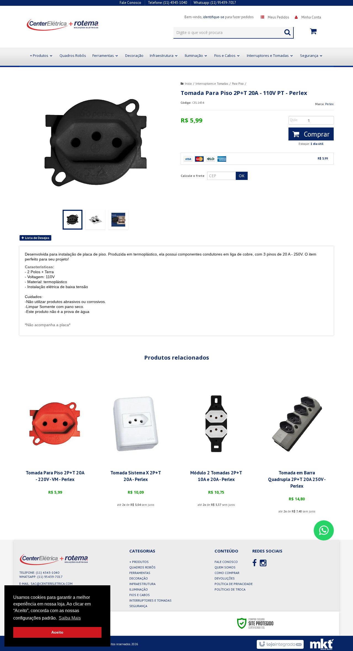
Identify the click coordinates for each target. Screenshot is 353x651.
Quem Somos (225, 567)
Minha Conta (311, 17)
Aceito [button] (57, 632)
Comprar (316, 134)
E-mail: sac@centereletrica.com (46, 583)
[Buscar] (287, 31)
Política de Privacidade (234, 584)
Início (188, 84)
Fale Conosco (130, 2)
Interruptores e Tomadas (212, 84)
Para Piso (238, 84)
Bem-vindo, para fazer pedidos (219, 17)
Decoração (138, 578)
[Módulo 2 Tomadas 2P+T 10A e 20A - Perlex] (216, 447)
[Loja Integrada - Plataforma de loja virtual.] (280, 644)
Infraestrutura (142, 584)
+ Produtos (139, 562)
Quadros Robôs (142, 567)
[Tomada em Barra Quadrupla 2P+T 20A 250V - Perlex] (296, 450)
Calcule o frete (192, 176)
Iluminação (138, 589)
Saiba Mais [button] (70, 618)
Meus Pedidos (278, 17)
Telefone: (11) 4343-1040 (39, 572)
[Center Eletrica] (55, 24)
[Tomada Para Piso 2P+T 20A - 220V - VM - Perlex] (55, 443)
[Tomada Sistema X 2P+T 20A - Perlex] (135, 447)
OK (241, 175)
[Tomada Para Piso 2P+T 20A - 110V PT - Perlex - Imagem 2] (95, 220)
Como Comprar (227, 573)
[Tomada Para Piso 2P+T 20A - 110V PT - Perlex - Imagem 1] (72, 220)
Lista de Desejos (36, 238)
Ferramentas (139, 573)
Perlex (329, 104)
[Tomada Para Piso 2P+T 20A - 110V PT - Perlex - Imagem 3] (118, 220)
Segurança (138, 606)
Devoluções (225, 578)
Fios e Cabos (139, 595)
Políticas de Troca (230, 589)
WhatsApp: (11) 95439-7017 (41, 577)
